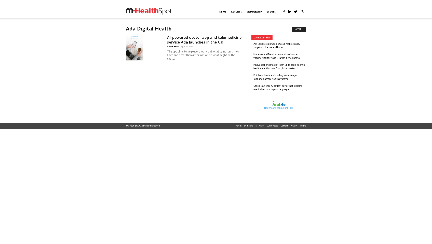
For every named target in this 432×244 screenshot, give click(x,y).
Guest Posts (272, 125)
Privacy (294, 125)
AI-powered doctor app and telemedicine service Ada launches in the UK (204, 40)
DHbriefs (248, 125)
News (222, 11)
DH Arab (259, 125)
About (238, 125)
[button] (302, 12)
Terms (303, 125)
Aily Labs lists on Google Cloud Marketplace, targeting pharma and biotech (276, 46)
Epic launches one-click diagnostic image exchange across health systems (275, 77)
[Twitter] (295, 11)
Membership (254, 11)
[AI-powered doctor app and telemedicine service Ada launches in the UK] (134, 47)
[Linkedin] (289, 11)
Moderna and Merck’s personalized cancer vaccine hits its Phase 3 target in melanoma (276, 56)
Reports (236, 11)
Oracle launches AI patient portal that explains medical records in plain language (277, 87)
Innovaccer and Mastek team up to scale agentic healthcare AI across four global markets (279, 66)
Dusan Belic (173, 46)
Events (271, 11)
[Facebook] (284, 11)
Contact (284, 125)
